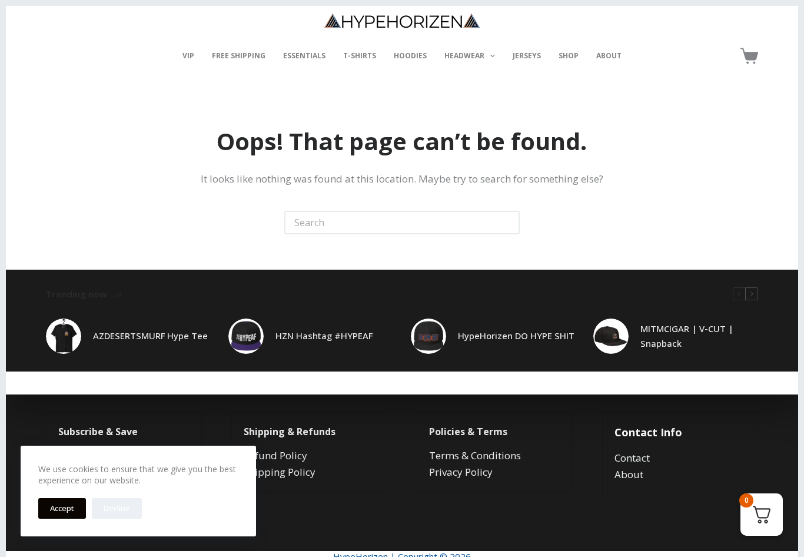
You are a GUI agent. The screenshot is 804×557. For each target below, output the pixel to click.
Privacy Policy (461, 472)
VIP (188, 56)
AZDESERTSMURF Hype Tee (150, 336)
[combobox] (391, 222)
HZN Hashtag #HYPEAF (324, 336)
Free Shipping (238, 56)
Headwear (464, 56)
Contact (632, 458)
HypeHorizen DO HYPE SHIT (516, 336)
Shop (569, 56)
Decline (117, 508)
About (609, 56)
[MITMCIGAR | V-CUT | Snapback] (611, 336)
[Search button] (508, 222)
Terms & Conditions (475, 455)
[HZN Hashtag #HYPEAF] (246, 336)
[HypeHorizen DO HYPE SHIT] (428, 336)
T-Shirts (359, 56)
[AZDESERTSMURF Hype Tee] (63, 336)
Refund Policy (275, 455)
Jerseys (527, 56)
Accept (62, 508)
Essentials (304, 56)
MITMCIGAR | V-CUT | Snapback (686, 336)
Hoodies (410, 56)
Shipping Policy (279, 472)
